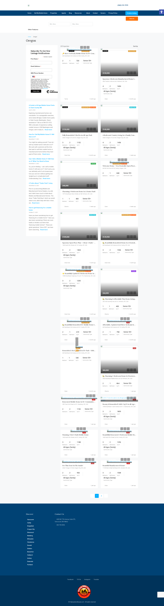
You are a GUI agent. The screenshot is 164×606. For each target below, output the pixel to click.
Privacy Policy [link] (112, 13)
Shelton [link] (29, 548)
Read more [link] (48, 130)
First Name (35, 59)
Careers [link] (103, 13)
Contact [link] (95, 13)
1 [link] (96, 496)
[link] (161, 11)
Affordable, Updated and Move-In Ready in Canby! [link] (121, 325)
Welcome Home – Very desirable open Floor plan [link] (120, 166)
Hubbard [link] (30, 555)
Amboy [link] (29, 558)
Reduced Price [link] (85, 51)
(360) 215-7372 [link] (122, 5)
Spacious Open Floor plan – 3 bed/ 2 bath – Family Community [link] (85, 243)
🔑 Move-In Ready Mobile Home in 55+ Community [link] (80, 53)
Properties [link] (53, 13)
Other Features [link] (33, 29)
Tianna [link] (66, 99)
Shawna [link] (66, 206)
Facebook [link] (70, 579)
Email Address (36, 66)
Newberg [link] (30, 535)
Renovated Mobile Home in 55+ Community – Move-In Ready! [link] (84, 402)
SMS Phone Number (37, 73)
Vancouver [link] (30, 519)
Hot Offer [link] (124, 163)
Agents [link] (64, 13)
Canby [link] (29, 523)
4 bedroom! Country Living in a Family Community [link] (121, 135)
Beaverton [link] (30, 552)
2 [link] (101, 496)
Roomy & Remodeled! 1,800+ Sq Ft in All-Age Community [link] (123, 404)
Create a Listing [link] (131, 13)
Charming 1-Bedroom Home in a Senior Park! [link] (78, 191)
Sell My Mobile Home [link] (40, 13)
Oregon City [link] (31, 529)
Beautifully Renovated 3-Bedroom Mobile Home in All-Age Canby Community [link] (130, 435)
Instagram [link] (87, 579)
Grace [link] (106, 99)
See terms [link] (45, 88)
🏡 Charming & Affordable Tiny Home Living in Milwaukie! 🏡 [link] (125, 299)
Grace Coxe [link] (67, 155)
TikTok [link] (78, 579)
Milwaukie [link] (30, 539)
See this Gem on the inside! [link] (72, 465)
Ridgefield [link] (30, 526)
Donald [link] (29, 545)
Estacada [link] (30, 561)
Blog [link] (70, 13)
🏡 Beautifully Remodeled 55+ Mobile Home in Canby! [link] (81, 325)
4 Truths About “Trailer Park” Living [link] (40, 183)
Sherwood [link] (30, 532)
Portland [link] (30, 564)
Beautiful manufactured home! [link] (114, 465)
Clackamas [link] (30, 542)
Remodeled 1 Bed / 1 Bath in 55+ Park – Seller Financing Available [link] (85, 350)
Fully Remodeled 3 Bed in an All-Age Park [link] (77, 135)
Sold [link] (128, 322)
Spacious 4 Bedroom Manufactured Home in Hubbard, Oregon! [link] (126, 79)
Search (131, 19)
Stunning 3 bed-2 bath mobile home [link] (75, 435)
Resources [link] (78, 13)
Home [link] (29, 13)
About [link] (88, 13)
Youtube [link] (96, 579)
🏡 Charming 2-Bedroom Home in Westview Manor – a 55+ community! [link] (129, 376)
